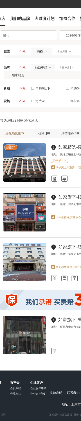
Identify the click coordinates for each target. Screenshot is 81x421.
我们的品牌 (20, 18)
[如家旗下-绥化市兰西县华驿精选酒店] (24, 280)
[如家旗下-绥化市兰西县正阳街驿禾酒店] (24, 230)
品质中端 (41, 67)
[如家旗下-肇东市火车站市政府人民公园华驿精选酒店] (24, 353)
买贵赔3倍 (59, 161)
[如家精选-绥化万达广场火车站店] (24, 180)
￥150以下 (42, 88)
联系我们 (73, 393)
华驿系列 (64, 67)
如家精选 (18, 75)
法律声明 (56, 393)
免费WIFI (41, 101)
